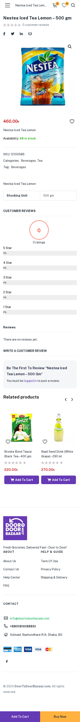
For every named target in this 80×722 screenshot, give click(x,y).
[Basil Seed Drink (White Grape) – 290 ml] (58, 427)
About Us (9, 561)
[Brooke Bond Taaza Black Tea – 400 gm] (21, 427)
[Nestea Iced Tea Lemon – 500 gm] (4, 33)
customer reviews (35, 25)
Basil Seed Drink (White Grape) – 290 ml (57, 454)
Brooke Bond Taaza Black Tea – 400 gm (18, 454)
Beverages (28, 160)
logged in (30, 380)
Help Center (11, 577)
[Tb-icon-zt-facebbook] (6, 661)
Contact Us (11, 569)
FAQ (6, 585)
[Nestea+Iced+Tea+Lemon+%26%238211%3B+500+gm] (12, 33)
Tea (39, 160)
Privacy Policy (50, 569)
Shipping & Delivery (54, 577)
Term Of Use (49, 561)
